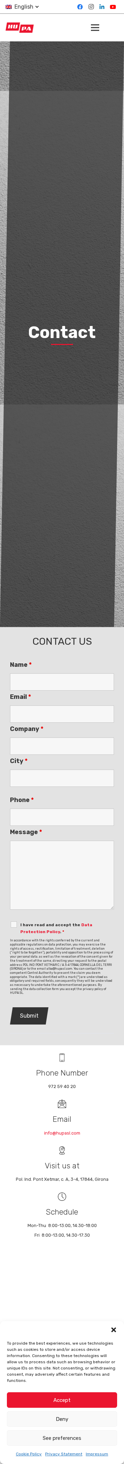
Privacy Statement (63, 1454)
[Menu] (95, 27)
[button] (113, 1329)
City (19, 761)
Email (20, 697)
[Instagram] (90, 6)
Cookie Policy (29, 1454)
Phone (22, 800)
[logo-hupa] (20, 27)
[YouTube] (112, 6)
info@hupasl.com (62, 1133)
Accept (62, 1400)
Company (26, 729)
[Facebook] (79, 6)
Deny (62, 1419)
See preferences (62, 1438)
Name (21, 665)
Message (26, 832)
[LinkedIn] (101, 6)
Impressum (97, 1454)
